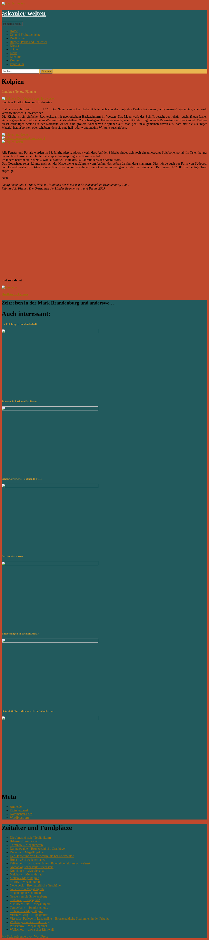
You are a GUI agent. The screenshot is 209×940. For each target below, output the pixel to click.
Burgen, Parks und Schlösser (28, 42)
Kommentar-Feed (21, 814)
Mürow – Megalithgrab (25, 881)
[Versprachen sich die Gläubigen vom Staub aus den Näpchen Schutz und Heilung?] (23, 138)
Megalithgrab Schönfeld (25, 892)
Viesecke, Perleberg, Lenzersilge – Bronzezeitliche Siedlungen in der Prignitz (59, 918)
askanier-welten (24, 13)
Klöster (14, 45)
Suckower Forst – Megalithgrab (30, 903)
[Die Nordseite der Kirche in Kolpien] (15, 134)
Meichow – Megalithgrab (26, 874)
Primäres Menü (12, 23)
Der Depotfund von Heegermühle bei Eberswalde (42, 856)
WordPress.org (19, 817)
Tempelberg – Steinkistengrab (29, 907)
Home (14, 31)
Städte (14, 49)
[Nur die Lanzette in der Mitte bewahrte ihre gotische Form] (12, 142)
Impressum (17, 64)
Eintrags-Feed (19, 810)
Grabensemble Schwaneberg (28, 896)
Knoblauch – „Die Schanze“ (28, 870)
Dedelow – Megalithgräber (27, 852)
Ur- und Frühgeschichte (25, 34)
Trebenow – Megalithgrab (26, 911)
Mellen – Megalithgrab (24, 878)
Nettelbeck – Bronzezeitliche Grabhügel (35, 885)
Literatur (15, 56)
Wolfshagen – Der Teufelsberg (29, 922)
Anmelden (16, 806)
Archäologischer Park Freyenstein (31, 867)
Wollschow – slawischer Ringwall (32, 929)
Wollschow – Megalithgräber (28, 926)
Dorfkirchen (18, 38)
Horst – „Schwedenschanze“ (28, 859)
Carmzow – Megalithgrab (26, 845)
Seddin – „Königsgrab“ (25, 900)
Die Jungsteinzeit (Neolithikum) (30, 837)
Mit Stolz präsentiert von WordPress (25, 936)
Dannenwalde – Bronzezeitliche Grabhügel (38, 848)
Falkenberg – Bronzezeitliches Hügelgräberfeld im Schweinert (50, 863)
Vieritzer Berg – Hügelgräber (28, 915)
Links (13, 53)
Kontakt (15, 60)
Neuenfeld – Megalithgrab (27, 889)
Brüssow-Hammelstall (24, 841)
